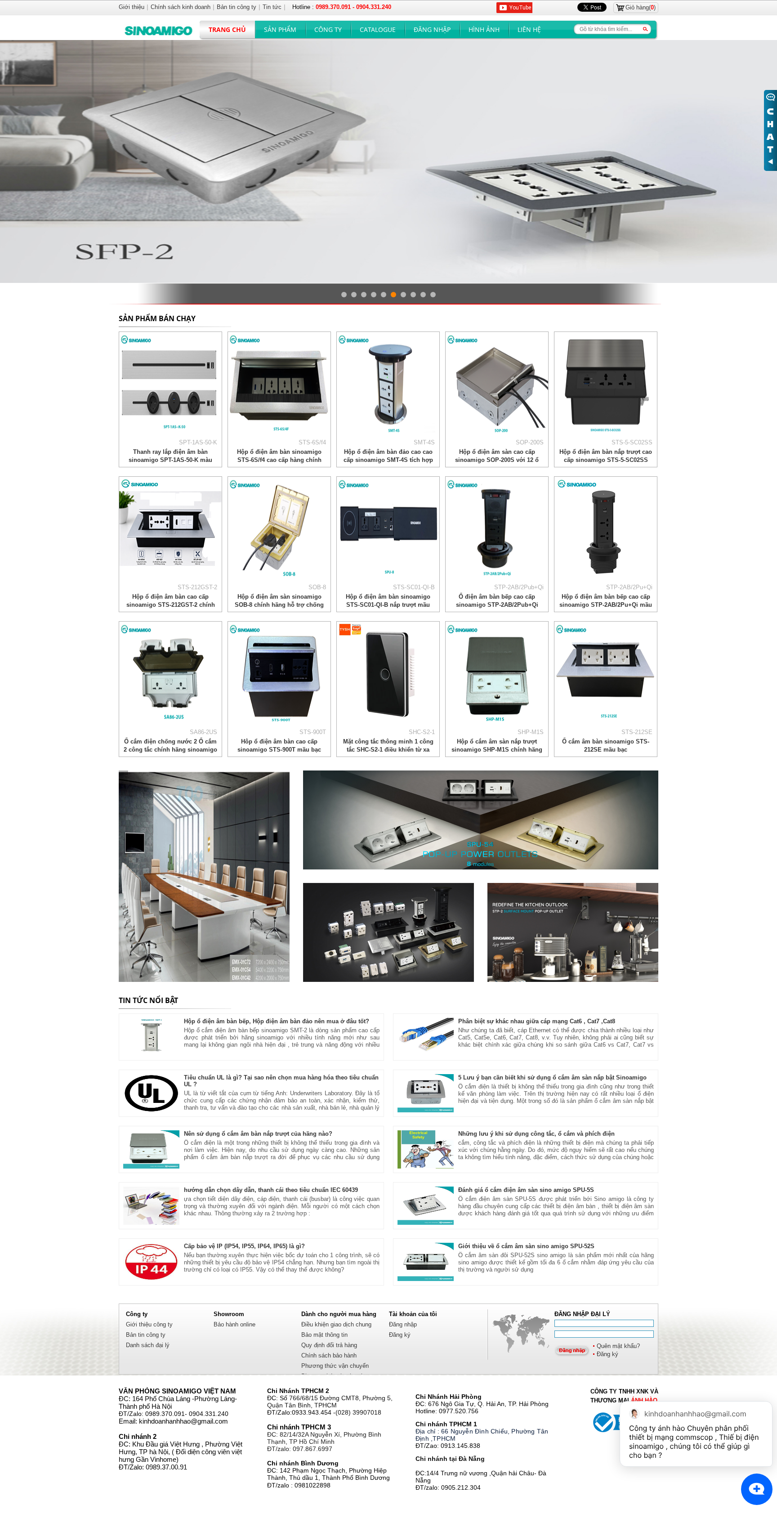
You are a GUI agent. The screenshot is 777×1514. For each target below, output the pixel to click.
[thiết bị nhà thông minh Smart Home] (572, 932)
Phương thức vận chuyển (335, 1365)
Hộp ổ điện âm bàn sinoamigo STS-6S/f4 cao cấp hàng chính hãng (279, 459)
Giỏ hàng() (640, 7)
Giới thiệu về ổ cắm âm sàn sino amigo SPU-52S (526, 1246)
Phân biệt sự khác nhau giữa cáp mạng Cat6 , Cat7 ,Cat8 (536, 1021)
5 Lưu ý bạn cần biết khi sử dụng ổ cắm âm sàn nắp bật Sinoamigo (552, 1077)
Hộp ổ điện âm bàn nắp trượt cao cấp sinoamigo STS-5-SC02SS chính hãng (605, 459)
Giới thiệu (131, 7)
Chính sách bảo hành (329, 1355)
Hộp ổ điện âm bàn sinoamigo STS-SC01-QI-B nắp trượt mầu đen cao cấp (388, 604)
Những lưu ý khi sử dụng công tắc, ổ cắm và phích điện (536, 1133)
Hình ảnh (484, 29)
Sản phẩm (280, 29)
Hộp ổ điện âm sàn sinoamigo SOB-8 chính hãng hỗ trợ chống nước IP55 (279, 604)
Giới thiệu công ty (149, 1324)
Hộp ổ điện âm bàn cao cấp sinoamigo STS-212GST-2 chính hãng (170, 604)
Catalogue (378, 29)
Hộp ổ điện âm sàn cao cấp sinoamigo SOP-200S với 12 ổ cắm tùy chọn (497, 459)
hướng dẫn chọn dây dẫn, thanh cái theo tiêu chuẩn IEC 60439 (271, 1190)
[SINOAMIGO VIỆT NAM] (204, 876)
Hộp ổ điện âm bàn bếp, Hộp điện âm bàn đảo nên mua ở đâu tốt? (276, 1021)
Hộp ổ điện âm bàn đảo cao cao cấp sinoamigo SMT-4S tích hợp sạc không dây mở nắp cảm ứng (388, 459)
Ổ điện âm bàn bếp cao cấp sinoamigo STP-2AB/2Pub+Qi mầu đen (497, 604)
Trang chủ (227, 29)
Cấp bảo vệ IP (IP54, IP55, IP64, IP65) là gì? (244, 1246)
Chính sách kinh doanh (180, 7)
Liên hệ (529, 29)
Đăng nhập (432, 29)
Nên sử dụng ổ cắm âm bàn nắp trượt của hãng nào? (258, 1133)
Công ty (328, 29)
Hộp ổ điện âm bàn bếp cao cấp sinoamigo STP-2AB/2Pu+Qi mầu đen (605, 604)
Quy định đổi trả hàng (329, 1345)
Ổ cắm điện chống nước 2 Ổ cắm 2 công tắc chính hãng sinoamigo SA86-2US (170, 749)
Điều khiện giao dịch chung (336, 1324)
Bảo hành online (234, 1324)
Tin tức (272, 7)
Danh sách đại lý (148, 1345)
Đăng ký (607, 1354)
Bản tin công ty (145, 1334)
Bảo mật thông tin (324, 1334)
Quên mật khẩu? (618, 1346)
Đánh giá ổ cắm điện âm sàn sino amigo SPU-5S (526, 1190)
